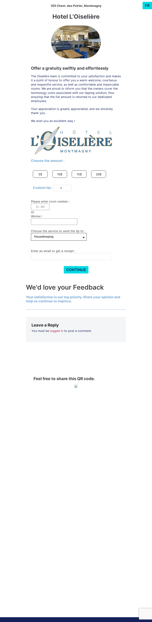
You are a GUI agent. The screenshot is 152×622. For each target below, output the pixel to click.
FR (147, 5)
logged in (56, 331)
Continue (76, 270)
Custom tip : (42, 188)
